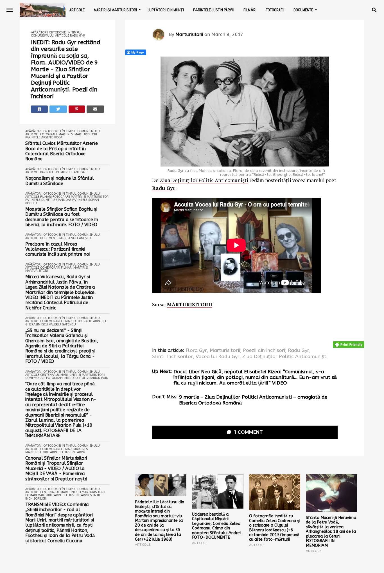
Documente (303, 9)
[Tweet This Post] (58, 109)
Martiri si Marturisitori (77, 134)
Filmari (46, 197)
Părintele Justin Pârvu (213, 9)
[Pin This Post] (77, 109)
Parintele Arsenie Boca (43, 137)
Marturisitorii (189, 34)
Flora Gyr (196, 350)
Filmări (249, 9)
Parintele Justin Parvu (67, 452)
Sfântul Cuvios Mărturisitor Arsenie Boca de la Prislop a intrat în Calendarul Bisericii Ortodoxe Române (61, 151)
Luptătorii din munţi (166, 9)
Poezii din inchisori (264, 350)
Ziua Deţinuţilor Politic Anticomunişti (204, 180)
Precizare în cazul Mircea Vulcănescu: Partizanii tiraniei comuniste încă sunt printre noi (57, 249)
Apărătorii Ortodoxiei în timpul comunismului (63, 131)
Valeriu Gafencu (62, 324)
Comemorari (50, 267)
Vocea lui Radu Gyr (218, 356)
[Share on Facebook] (39, 109)
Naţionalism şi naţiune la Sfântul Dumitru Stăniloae (59, 181)
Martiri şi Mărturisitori (115, 9)
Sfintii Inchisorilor (172, 356)
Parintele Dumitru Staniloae (63, 172)
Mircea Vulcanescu (75, 238)
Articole (77, 9)
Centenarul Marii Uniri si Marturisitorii (72, 375)
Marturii (45, 495)
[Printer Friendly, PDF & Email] (348, 344)
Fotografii (275, 9)
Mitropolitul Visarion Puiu (86, 378)
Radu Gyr (77, 35)
